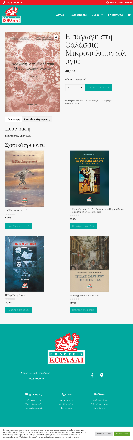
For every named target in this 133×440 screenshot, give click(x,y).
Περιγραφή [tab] (14, 119)
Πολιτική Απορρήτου (99, 404)
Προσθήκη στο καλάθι (99, 87)
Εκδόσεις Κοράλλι (106, 101)
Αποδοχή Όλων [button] (122, 433)
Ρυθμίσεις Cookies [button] (104, 433)
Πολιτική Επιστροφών (33, 407)
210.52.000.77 (36, 378)
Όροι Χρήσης (99, 407)
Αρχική (60, 14)
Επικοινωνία (115, 14)
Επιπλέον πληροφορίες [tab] (37, 119)
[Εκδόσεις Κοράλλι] (11, 15)
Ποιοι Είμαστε (78, 14)
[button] (56, 37)
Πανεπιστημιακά (72, 103)
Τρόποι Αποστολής (33, 404)
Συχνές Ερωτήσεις (99, 400)
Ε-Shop (95, 14)
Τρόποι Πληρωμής (34, 400)
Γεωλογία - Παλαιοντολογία (87, 101)
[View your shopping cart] (129, 15)
